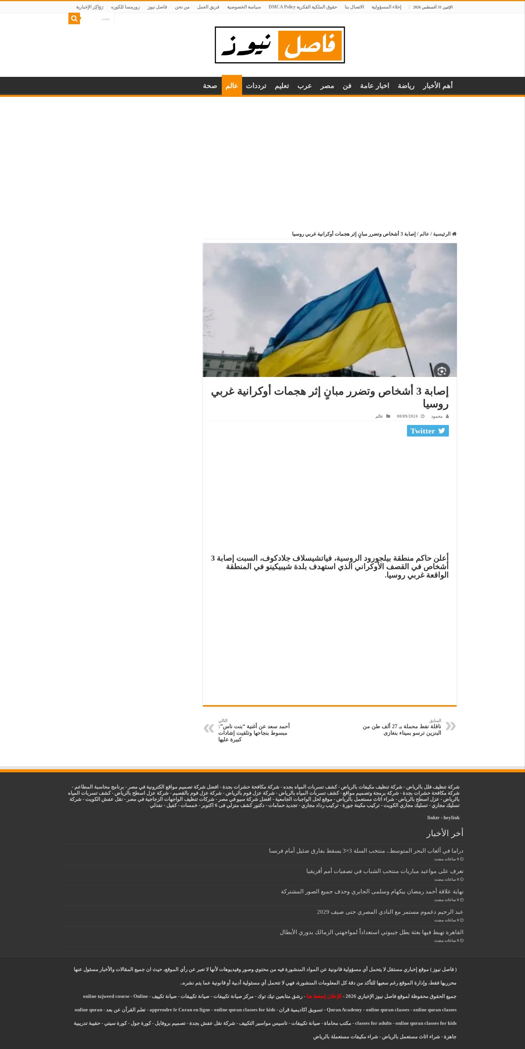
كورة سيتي (115, 1023)
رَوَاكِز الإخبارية (89, 7)
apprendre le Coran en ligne (180, 1009)
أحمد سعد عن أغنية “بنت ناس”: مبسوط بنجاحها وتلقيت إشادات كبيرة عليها (254, 730)
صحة (210, 86)
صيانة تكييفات (195, 996)
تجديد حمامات (282, 805)
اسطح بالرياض (414, 799)
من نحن (182, 7)
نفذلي (156, 805)
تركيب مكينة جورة (361, 805)
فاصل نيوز (157, 7)
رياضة (406, 86)
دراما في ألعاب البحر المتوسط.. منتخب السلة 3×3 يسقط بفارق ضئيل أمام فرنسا (366, 850)
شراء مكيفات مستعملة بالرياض (345, 1036)
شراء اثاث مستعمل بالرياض (365, 799)
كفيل (171, 805)
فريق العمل (208, 7)
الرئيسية (442, 234)
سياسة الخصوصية (244, 7)
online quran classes (387, 1009)
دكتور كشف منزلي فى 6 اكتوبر (232, 805)
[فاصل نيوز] (284, 43)
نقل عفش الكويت (104, 799)
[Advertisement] (262, 154)
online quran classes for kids (244, 1009)
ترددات (256, 86)
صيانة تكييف (164, 996)
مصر (327, 86)
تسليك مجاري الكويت (406, 805)
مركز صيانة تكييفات (233, 996)
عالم (232, 86)
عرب (304, 86)
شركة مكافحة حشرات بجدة (431, 793)
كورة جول (140, 1023)
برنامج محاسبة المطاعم (99, 787)
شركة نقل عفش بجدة (212, 1023)
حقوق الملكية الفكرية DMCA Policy (303, 7)
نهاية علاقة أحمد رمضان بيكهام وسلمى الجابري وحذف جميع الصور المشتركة (372, 891)
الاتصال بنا (354, 7)
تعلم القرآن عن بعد (126, 1009)
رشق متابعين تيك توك (280, 996)
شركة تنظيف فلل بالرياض (433, 787)
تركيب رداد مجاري (320, 805)
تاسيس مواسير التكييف (263, 1023)
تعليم (282, 86)
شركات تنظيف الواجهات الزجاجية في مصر (170, 799)
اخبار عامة (374, 86)
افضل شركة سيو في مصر (244, 799)
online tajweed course (106, 996)
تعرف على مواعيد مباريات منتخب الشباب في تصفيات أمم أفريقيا (385, 871)
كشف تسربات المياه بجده (310, 787)
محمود (437, 416)
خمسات (189, 805)
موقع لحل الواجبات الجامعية (303, 799)
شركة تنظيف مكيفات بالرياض (371, 787)
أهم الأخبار (438, 86)
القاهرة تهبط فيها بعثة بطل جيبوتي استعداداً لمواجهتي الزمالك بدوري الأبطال (372, 932)
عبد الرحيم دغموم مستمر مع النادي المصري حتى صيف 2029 (390, 911)
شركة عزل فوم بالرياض (250, 793)
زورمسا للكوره (125, 7)
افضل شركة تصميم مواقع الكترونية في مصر (173, 787)
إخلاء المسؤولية (386, 7)
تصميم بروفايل (170, 1023)
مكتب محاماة (337, 1023)
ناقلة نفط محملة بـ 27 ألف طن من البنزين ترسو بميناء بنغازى (402, 727)
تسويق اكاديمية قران (301, 1009)
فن (347, 86)
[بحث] (74, 18)
